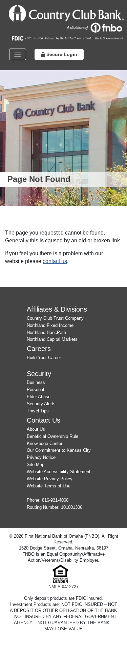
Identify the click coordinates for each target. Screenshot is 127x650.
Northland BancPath (46, 332)
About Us (36, 429)
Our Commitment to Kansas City (59, 450)
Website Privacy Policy (49, 478)
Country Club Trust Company (55, 318)
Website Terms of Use (48, 485)
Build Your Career (44, 357)
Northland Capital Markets (52, 339)
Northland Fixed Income (50, 325)
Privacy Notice (41, 457)
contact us (55, 261)
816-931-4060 (55, 500)
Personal (35, 389)
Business (36, 382)
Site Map (35, 464)
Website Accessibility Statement (58, 471)
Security (39, 373)
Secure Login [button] (61, 54)
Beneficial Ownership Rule (52, 436)
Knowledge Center (44, 443)
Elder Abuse (38, 396)
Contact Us (43, 420)
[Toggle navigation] (17, 54)
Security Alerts (41, 403)
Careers (39, 348)
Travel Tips (38, 410)
